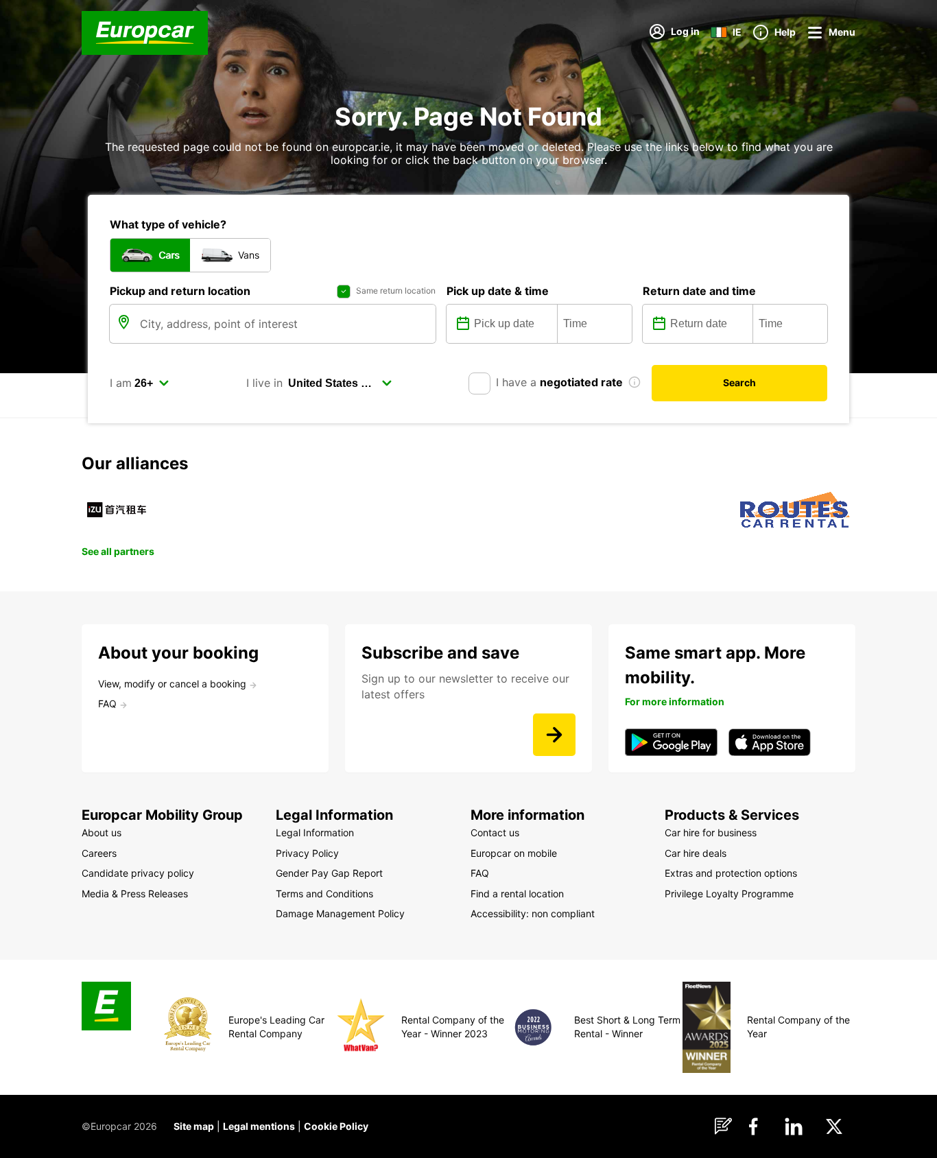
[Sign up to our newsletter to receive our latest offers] (554, 734)
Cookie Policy (336, 1126)
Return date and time (699, 291)
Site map (194, 1126)
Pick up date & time (498, 291)
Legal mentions (259, 1126)
